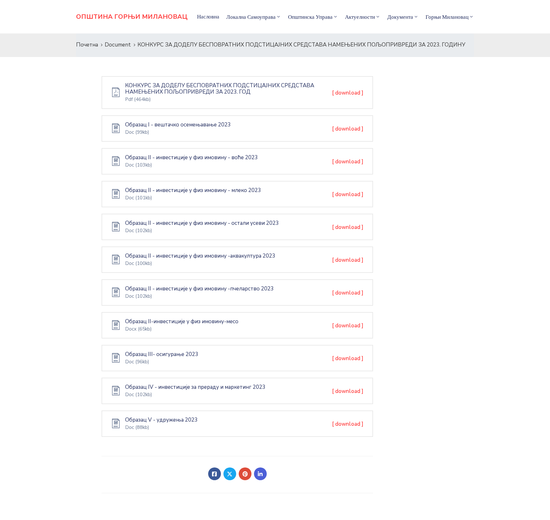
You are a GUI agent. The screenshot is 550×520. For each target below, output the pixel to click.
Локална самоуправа (251, 17)
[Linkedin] (260, 473)
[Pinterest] (245, 473)
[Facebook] (214, 473)
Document (118, 44)
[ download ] (347, 92)
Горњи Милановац (447, 17)
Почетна (87, 44)
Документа (400, 17)
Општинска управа (310, 17)
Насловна (208, 16)
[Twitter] (229, 473)
